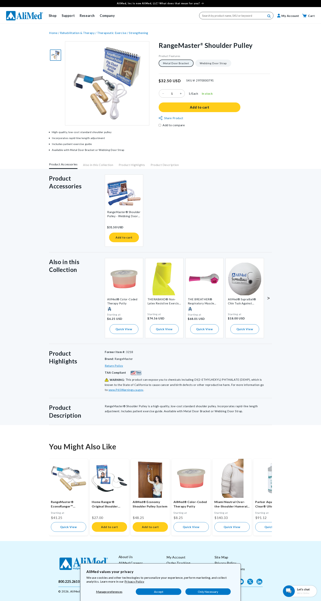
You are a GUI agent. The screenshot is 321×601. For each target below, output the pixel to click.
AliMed (75, 591)
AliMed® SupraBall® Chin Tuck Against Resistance (242, 302)
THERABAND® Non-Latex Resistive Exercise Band (163, 302)
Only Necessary (208, 591)
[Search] (269, 16)
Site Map (221, 557)
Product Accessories (63, 164)
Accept (158, 591)
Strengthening (138, 33)
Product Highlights (132, 165)
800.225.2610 (69, 581)
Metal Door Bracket (176, 63)
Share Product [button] (173, 118)
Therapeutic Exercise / (113, 33)
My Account (175, 557)
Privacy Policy (134, 581)
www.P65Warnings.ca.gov (125, 389)
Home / (54, 33)
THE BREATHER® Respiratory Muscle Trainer (201, 302)
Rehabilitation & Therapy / (78, 33)
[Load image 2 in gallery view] (55, 55)
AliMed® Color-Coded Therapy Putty (122, 301)
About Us (126, 557)
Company (107, 16)
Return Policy (114, 365)
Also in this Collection (98, 165)
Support (68, 16)
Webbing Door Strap (213, 63)
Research (87, 16)
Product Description (165, 165)
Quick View (124, 329)
